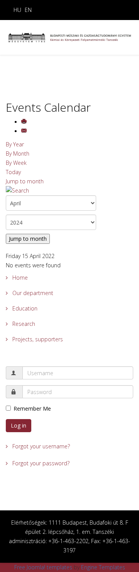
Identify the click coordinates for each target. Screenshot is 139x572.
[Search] (69, 190)
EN (28, 9)
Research (23, 323)
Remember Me (32, 408)
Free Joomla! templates (43, 567)
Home (19, 277)
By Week (16, 162)
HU (17, 9)
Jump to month (25, 181)
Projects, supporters (37, 339)
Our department (32, 293)
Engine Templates (103, 567)
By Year (15, 144)
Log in (18, 425)
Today (13, 172)
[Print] (24, 122)
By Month (17, 153)
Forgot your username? (40, 446)
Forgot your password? (40, 463)
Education (24, 308)
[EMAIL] (24, 131)
